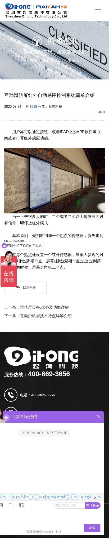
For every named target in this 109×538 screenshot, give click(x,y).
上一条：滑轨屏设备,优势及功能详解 (36, 307)
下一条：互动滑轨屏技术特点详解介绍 (38, 315)
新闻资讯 (50, 60)
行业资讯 (71, 60)
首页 (33, 60)
